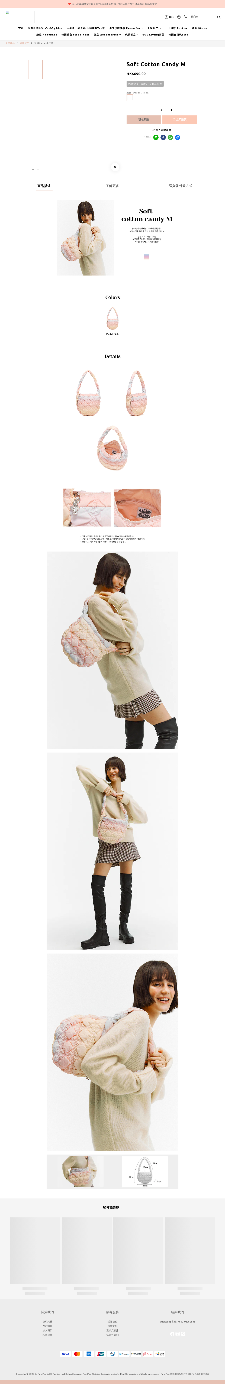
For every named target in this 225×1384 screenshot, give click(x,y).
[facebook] (163, 137)
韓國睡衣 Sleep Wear (76, 35)
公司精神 (47, 1322)
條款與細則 (112, 1335)
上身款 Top (154, 28)
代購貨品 (130, 35)
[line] (156, 137)
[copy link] (177, 137)
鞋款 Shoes (199, 28)
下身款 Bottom (178, 28)
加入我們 (47, 1330)
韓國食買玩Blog (179, 35)
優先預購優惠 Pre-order (125, 28)
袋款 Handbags (46, 35)
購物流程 (112, 1322)
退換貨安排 (112, 1330)
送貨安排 (112, 1326)
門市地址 (47, 1326)
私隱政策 (47, 1335)
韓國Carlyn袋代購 (43, 43)
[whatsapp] (170, 137)
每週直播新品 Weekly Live (45, 28)
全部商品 (10, 43)
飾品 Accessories (106, 35)
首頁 (21, 28)
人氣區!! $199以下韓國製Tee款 (86, 28)
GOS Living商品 (153, 35)
